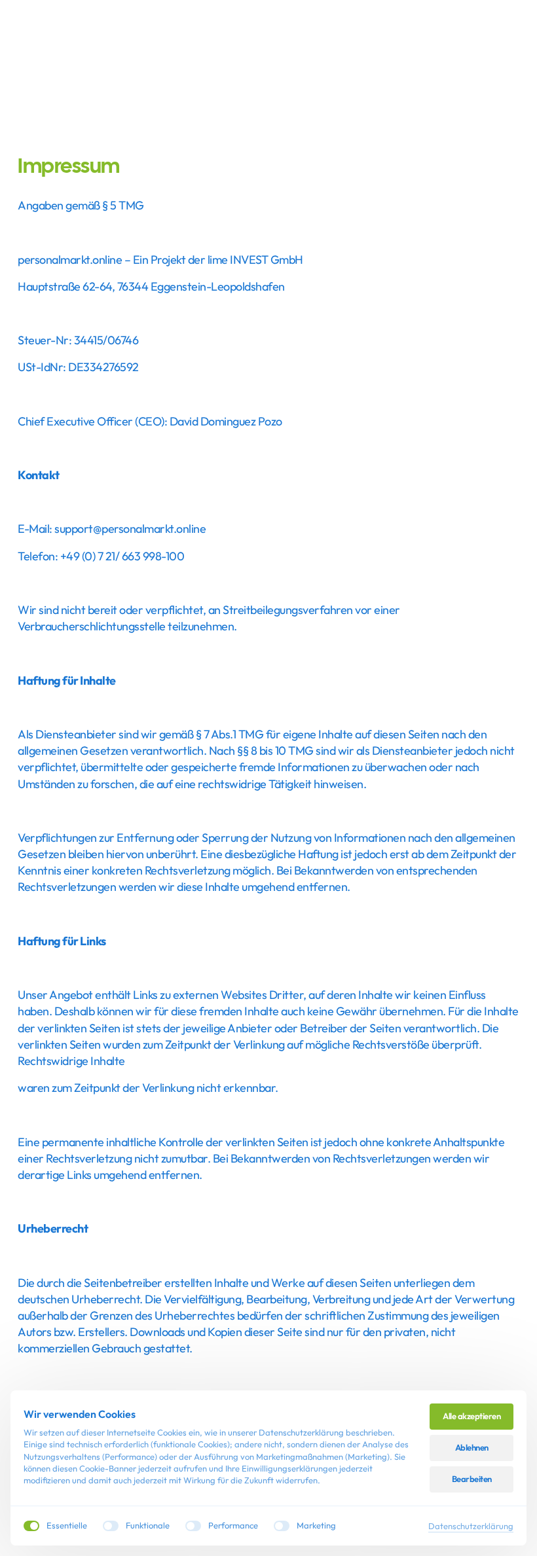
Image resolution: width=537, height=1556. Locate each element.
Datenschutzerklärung (470, 1526)
